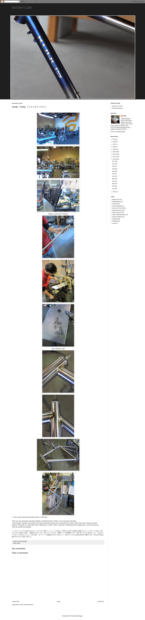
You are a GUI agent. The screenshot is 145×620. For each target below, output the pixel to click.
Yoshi (124, 116)
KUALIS (114, 204)
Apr (113, 181)
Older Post (101, 601)
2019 (114, 139)
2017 (114, 144)
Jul (113, 173)
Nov (113, 164)
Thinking (114, 219)
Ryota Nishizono (117, 210)
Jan (113, 188)
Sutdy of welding (117, 217)
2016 (114, 146)
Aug (113, 171)
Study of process (117, 212)
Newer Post (16, 601)
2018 (114, 142)
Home (58, 601)
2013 (114, 154)
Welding (114, 221)
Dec (113, 161)
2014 (114, 151)
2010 (114, 191)
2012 (114, 156)
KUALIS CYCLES (117, 106)
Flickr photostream (117, 108)
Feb (113, 186)
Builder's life (115, 199)
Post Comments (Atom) (26, 604)
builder (18, 543)
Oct (113, 166)
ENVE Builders (116, 201)
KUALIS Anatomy (117, 206)
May (113, 178)
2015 (114, 149)
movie (114, 223)
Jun (113, 176)
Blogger (80, 616)
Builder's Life (22, 7)
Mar (113, 183)
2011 (114, 159)
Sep (113, 169)
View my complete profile (118, 131)
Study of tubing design (118, 214)
